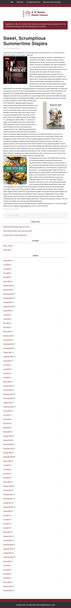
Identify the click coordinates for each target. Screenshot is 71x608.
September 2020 (8, 557)
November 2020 (8, 549)
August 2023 (7, 411)
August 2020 (7, 561)
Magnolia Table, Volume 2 (24, 103)
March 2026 (7, 281)
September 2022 (8, 457)
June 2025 (6, 319)
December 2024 (8, 344)
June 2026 (6, 269)
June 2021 (6, 519)
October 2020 (7, 553)
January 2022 (7, 490)
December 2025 (8, 294)
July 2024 (6, 365)
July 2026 (6, 264)
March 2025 (7, 331)
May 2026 (6, 273)
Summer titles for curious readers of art (15, 235)
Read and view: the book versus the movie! (16, 227)
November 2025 (8, 298)
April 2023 (6, 427)
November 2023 (8, 398)
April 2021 (6, 528)
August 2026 (7, 260)
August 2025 (7, 310)
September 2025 (8, 306)
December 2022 (8, 444)
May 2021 (6, 523)
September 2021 (8, 507)
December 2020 (8, 544)
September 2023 (8, 407)
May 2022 (6, 473)
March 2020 (7, 582)
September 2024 (8, 356)
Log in (53, 605)
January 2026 (7, 290)
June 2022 (6, 469)
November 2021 (8, 498)
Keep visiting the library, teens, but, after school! (17, 231)
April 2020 (6, 578)
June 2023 (6, 419)
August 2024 (7, 361)
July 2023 (6, 415)
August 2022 (7, 461)
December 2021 (8, 494)
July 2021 (6, 515)
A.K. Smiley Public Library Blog (35, 14)
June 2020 (6, 570)
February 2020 (7, 586)
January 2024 (7, 390)
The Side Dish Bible (45, 170)
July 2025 (6, 315)
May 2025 (6, 323)
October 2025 (7, 302)
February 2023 (7, 436)
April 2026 (6, 277)
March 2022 (7, 482)
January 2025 (7, 340)
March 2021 (7, 532)
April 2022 (6, 478)
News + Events (8, 245)
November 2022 (8, 448)
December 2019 (8, 590)
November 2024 (8, 348)
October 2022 (7, 452)
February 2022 (7, 486)
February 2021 (7, 536)
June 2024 (6, 369)
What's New (14, 209)
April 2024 (6, 377)
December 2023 (8, 394)
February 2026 (7, 285)
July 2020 (6, 565)
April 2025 (6, 327)
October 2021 (7, 503)
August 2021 (7, 511)
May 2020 (6, 574)
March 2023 (7, 432)
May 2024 (6, 373)
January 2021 (7, 540)
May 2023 (6, 423)
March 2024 (7, 381)
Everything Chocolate (37, 57)
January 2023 (7, 440)
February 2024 (7, 386)
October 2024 (7, 352)
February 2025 (7, 336)
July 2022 (6, 465)
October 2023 (7, 402)
